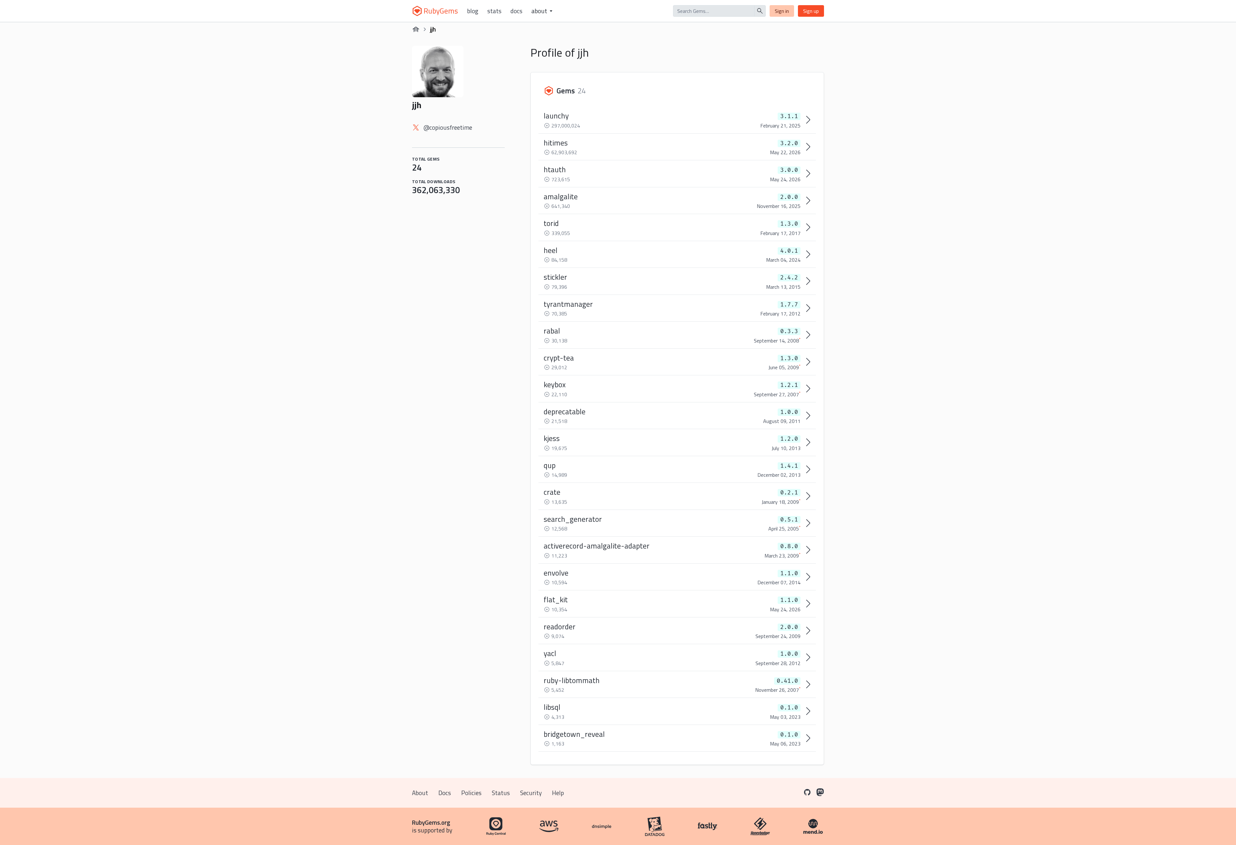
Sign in (782, 11)
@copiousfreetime (448, 127)
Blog (472, 10)
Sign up (811, 11)
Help (558, 792)
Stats (494, 10)
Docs (516, 10)
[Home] (416, 29)
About (420, 792)
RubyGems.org (431, 822)
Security (531, 792)
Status (501, 792)
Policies (471, 792)
